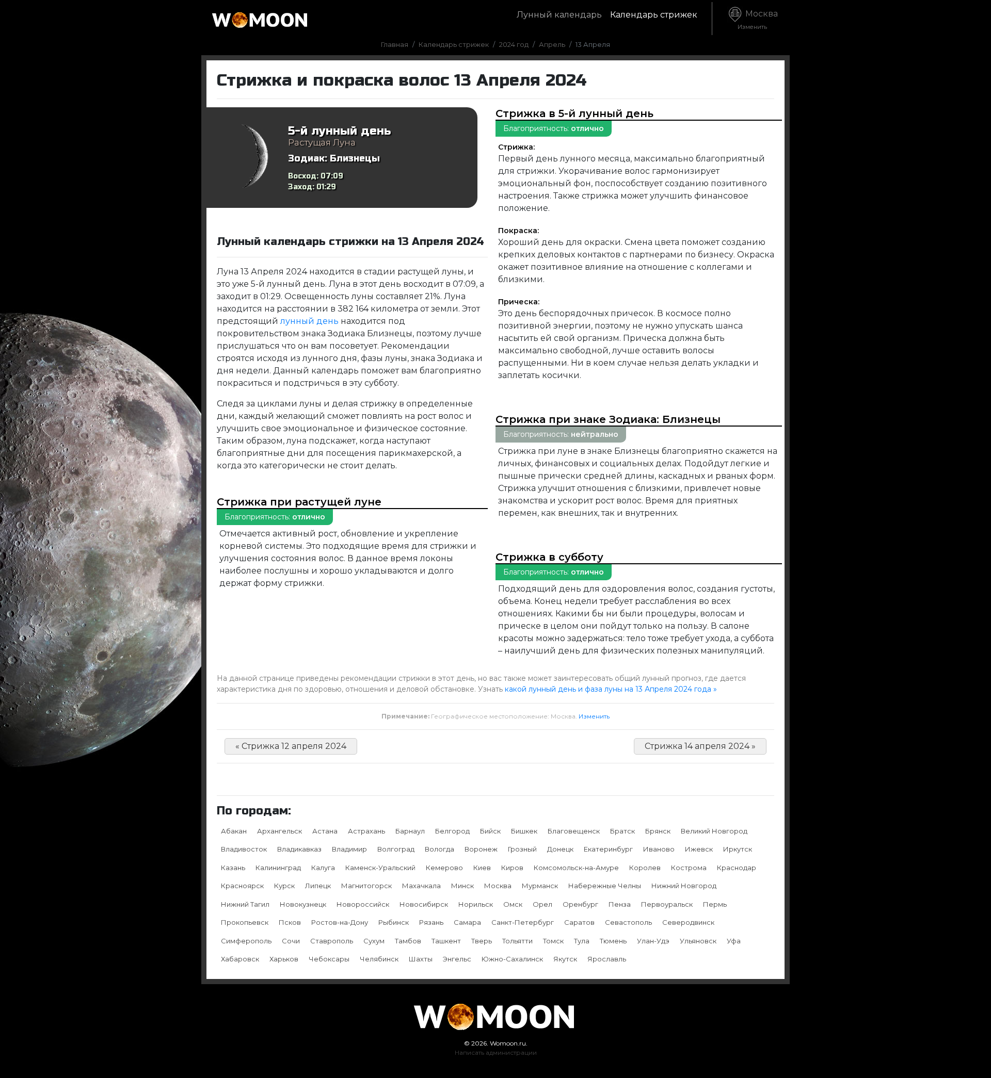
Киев (482, 867)
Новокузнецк (303, 904)
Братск (622, 831)
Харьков (283, 959)
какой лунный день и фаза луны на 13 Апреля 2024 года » (611, 689)
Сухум (374, 941)
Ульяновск (698, 941)
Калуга (323, 867)
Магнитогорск (366, 885)
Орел (542, 904)
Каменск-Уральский (380, 867)
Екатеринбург (608, 849)
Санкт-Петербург (522, 922)
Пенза (620, 904)
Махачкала (421, 885)
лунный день (309, 321)
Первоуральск (667, 904)
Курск (284, 885)
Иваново (659, 849)
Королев (645, 867)
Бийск (490, 831)
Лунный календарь (559, 15)
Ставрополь (331, 941)
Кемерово (444, 867)
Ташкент (446, 941)
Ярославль (606, 959)
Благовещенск (574, 831)
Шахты (421, 959)
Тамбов (408, 941)
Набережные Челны (604, 885)
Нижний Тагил (245, 904)
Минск (462, 885)
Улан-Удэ (653, 941)
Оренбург (580, 904)
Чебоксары (329, 959)
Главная (394, 44)
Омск (512, 904)
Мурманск (540, 885)
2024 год (514, 44)
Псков (290, 922)
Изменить (594, 716)
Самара (467, 922)
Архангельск (279, 831)
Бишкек (524, 831)
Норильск (475, 904)
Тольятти (517, 941)
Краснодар (736, 867)
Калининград (278, 867)
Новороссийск (363, 904)
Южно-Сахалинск (512, 959)
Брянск (657, 831)
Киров (512, 867)
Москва (758, 19)
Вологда (439, 849)
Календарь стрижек (653, 15)
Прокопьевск (244, 922)
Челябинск (379, 959)
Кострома (689, 867)
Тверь (481, 941)
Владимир (349, 849)
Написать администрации (496, 1052)
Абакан (234, 831)
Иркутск (737, 849)
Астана (325, 831)
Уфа (734, 941)
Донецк (560, 849)
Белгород (452, 831)
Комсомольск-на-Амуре (576, 867)
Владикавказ (299, 849)
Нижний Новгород (683, 885)
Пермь (715, 904)
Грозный (522, 849)
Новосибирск (423, 904)
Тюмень (613, 941)
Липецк (318, 885)
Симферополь (246, 941)
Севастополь (628, 922)
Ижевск (699, 849)
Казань (233, 867)
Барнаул (410, 831)
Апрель (552, 44)
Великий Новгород (714, 831)
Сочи (291, 941)
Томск (553, 941)
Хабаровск (240, 959)
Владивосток (244, 849)
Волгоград (395, 849)
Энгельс (457, 959)
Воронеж (481, 849)
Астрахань (366, 831)
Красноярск (242, 885)
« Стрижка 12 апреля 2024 (290, 746)
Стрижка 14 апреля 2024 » (700, 746)
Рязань (431, 922)
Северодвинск (688, 922)
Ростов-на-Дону (339, 922)
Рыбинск (393, 922)
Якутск (565, 959)
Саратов (579, 922)
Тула (581, 941)
